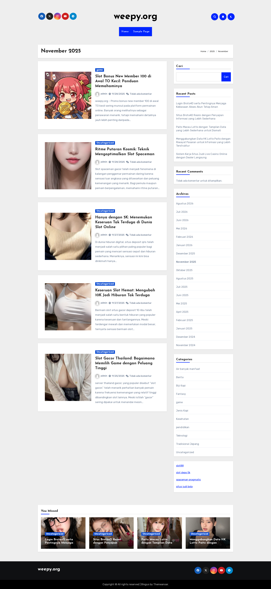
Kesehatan (182, 418)
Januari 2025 (184, 328)
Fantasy (181, 393)
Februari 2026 (184, 236)
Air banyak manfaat (188, 368)
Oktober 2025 (184, 270)
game (99, 70)
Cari (179, 66)
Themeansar (160, 584)
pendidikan (182, 427)
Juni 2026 (182, 220)
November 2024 (185, 345)
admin (104, 93)
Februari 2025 (184, 320)
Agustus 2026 (184, 203)
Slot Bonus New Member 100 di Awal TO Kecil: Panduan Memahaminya (123, 81)
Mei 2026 (181, 228)
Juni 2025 (182, 295)
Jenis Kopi (182, 410)
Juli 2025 (182, 286)
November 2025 (186, 261)
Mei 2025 (181, 303)
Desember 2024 (185, 336)
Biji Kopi (181, 385)
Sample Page (141, 31)
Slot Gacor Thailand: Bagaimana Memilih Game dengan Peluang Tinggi (125, 363)
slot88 (180, 465)
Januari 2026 (184, 245)
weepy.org (135, 16)
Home (125, 31)
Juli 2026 (182, 211)
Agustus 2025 (184, 278)
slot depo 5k (183, 472)
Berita (179, 377)
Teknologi (182, 435)
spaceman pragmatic (188, 479)
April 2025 (182, 311)
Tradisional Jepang (187, 443)
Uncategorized (105, 143)
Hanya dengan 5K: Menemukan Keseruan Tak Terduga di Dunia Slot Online (123, 222)
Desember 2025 (185, 253)
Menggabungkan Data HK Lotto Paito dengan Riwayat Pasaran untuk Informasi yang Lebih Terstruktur (203, 142)
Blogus (145, 584)
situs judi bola (184, 486)
